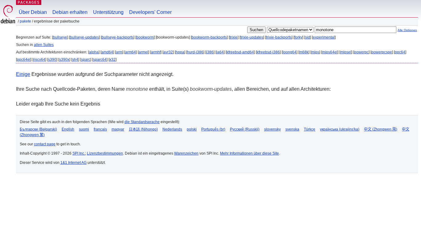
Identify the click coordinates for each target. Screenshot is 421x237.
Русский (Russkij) (245, 129)
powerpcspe (381, 52)
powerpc (361, 52)
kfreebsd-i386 (268, 52)
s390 (52, 59)
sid (307, 37)
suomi (84, 129)
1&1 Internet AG (73, 162)
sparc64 (100, 59)
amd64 (107, 52)
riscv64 (39, 59)
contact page (44, 144)
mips (315, 52)
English (68, 129)
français (100, 129)
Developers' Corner (150, 12)
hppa (180, 52)
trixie (234, 37)
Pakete (25, 21)
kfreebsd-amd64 (240, 52)
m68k (304, 52)
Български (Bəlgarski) (38, 129)
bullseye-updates (84, 37)
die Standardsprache (142, 122)
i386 (210, 52)
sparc (85, 59)
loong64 (289, 52)
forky (298, 37)
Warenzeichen (186, 153)
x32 (112, 59)
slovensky (272, 129)
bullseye (60, 37)
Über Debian (33, 12)
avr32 (168, 52)
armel (143, 52)
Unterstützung (108, 12)
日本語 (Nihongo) (143, 129)
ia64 (220, 52)
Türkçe (309, 129)
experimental (324, 37)
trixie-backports (279, 37)
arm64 (130, 52)
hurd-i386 (195, 52)
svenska (292, 129)
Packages (29, 2)
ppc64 (400, 52)
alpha (94, 52)
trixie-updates (251, 37)
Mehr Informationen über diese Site (249, 153)
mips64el (329, 52)
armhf (156, 52)
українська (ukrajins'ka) (339, 129)
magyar (118, 129)
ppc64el (24, 59)
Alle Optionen (407, 30)
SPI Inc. (78, 153)
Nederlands (172, 129)
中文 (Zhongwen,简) (380, 129)
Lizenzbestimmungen (105, 153)
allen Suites (44, 45)
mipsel (345, 52)
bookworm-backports (209, 37)
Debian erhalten (70, 12)
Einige (23, 74)
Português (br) (213, 129)
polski (192, 129)
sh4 (75, 59)
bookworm (145, 37)
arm (119, 52)
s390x (64, 59)
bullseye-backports (117, 37)
